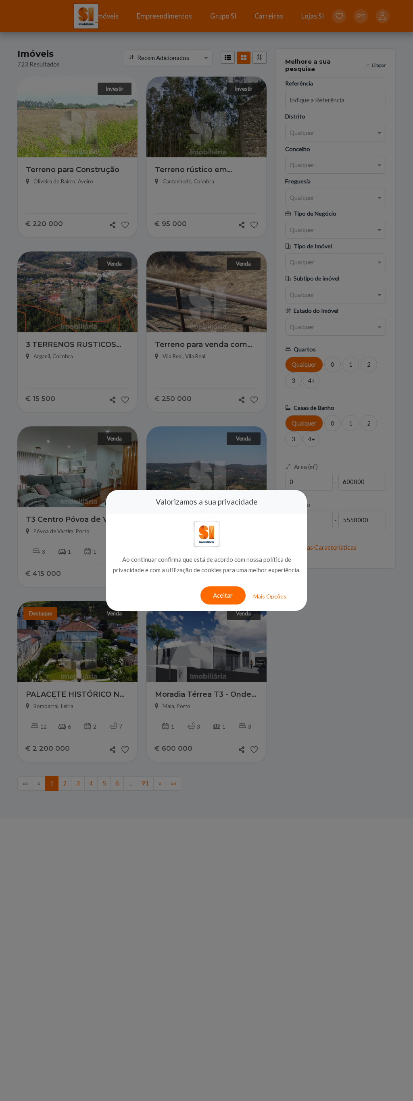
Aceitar (223, 595)
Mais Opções (269, 596)
